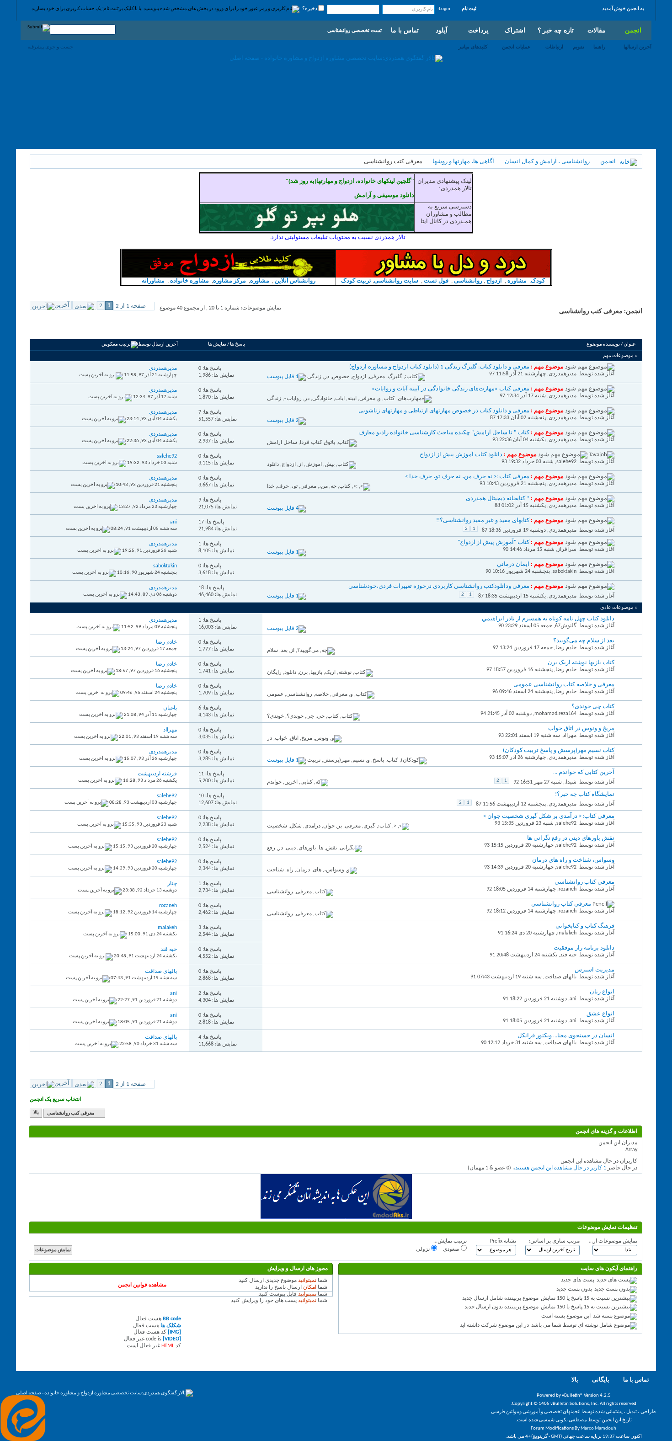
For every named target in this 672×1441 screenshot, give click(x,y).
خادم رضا (565, 648)
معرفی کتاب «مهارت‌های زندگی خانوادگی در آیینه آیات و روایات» (450, 389)
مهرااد (569, 735)
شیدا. (570, 782)
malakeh (566, 933)
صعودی (452, 1249)
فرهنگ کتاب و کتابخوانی (584, 926)
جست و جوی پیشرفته (50, 46)
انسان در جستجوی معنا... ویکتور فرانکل (565, 1036)
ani (573, 999)
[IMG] (174, 1332)
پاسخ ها (237, 344)
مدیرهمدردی (562, 374)
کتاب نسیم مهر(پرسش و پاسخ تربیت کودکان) (558, 750)
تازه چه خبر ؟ (556, 30)
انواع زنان (602, 992)
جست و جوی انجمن (57, 328)
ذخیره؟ (310, 8)
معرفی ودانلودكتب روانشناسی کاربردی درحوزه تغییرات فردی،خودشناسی (438, 586)
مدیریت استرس (594, 970)
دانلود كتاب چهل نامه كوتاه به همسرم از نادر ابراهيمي (548, 619)
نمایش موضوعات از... (613, 1241)
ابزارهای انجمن (102, 328)
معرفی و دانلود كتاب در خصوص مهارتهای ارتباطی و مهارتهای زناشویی (443, 411)
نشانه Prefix (503, 1241)
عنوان (630, 344)
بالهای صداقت (560, 977)
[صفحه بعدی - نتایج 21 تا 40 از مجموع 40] (84, 305)
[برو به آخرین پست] (101, 375)
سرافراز (566, 549)
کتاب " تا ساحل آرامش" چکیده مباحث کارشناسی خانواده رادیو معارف (443, 433)
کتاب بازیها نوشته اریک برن (581, 663)
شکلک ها (170, 1326)
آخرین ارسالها (637, 46)
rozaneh (567, 889)
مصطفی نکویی (571, 1420)
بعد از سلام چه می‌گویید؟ (583, 641)
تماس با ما (405, 30)
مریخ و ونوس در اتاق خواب (581, 728)
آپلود (442, 30)
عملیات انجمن (516, 46)
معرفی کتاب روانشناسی (584, 882)
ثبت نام (469, 8)
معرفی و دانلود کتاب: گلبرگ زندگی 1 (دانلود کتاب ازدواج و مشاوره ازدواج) (439, 367)
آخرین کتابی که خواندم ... (583, 772)
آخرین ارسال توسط (158, 344)
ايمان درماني (513, 564)
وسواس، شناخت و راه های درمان (573, 860)
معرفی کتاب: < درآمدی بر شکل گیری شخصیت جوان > (548, 816)
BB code (172, 1319)
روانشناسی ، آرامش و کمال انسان (547, 162)
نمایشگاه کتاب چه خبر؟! (584, 794)
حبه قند (568, 955)
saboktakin (564, 571)
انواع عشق (600, 1014)
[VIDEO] (172, 1339)
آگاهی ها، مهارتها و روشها (463, 162)
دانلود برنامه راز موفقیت (584, 948)
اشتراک (515, 30)
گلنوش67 (565, 626)
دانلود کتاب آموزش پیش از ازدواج (461, 455)
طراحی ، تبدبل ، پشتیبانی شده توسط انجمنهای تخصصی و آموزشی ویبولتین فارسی (573, 1411)
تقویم (578, 46)
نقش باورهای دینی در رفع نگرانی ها (570, 838)
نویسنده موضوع (603, 344)
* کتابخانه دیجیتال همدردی (497, 499)
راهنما (599, 46)
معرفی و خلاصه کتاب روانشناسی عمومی (563, 685)
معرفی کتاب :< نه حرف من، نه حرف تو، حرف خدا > (467, 477)
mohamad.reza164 (555, 713)
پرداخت (478, 30)
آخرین (61, 305)
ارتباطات (554, 46)
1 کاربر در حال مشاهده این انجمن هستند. (560, 1168)
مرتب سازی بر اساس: (554, 1241)
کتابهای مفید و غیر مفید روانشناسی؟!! (482, 520)
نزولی (423, 1249)
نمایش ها (217, 344)
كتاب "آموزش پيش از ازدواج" (493, 542)
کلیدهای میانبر (473, 46)
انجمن (633, 30)
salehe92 (566, 461)
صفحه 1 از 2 (131, 306)
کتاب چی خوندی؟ (592, 707)
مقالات (596, 30)
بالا (36, 1113)
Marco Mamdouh (598, 1428)
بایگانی (600, 1380)
